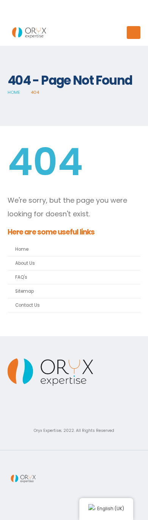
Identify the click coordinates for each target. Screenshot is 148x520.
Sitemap (24, 291)
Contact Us (27, 305)
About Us (25, 263)
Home (21, 249)
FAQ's (21, 277)
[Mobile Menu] (133, 32)
